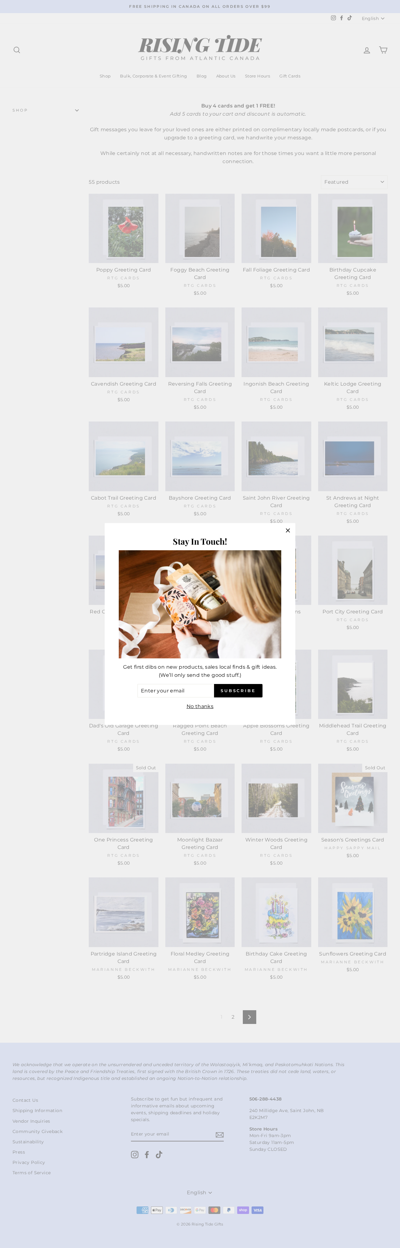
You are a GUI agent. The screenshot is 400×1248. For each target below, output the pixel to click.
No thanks (200, 706)
